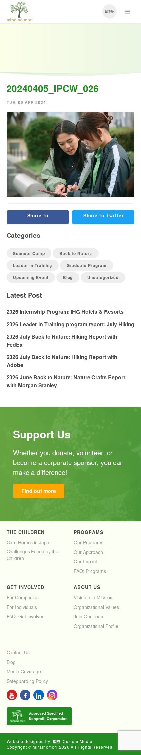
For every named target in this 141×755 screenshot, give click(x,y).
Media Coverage (24, 671)
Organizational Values (96, 607)
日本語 (109, 11)
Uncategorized (103, 277)
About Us (87, 587)
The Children (26, 532)
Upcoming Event (31, 277)
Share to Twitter (103, 215)
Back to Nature (75, 253)
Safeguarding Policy (27, 681)
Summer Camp (29, 253)
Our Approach (88, 552)
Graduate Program (87, 265)
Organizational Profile (96, 626)
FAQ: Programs (90, 571)
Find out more (38, 491)
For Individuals (22, 607)
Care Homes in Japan (29, 542)
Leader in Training (32, 265)
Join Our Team (89, 616)
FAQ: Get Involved (26, 616)
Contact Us (18, 652)
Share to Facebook (37, 218)
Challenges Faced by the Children (32, 554)
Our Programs (88, 542)
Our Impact (85, 561)
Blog (68, 277)
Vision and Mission (93, 597)
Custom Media (77, 741)
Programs (88, 532)
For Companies (23, 597)
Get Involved (25, 587)
